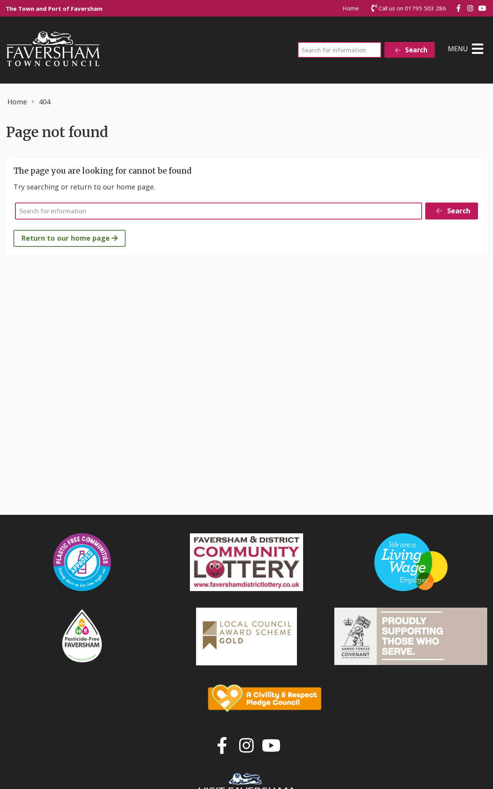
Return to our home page (66, 238)
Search (416, 49)
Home (350, 8)
